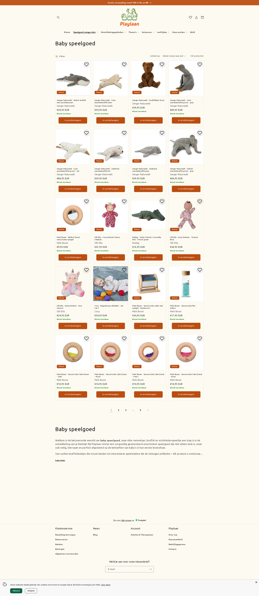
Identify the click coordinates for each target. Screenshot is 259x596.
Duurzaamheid (175, 539)
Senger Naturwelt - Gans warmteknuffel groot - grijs (182, 101)
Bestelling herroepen (65, 534)
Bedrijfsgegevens (177, 544)
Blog (95, 534)
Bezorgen (59, 549)
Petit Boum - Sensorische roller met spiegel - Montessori (147, 307)
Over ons (173, 534)
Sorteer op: (155, 56)
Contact (172, 549)
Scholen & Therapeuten (142, 534)
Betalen (59, 544)
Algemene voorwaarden (66, 553)
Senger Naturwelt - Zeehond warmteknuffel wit (107, 170)
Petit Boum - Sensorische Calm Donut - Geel (73, 375)
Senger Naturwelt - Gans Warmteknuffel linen (105, 101)
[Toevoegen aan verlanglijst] (86, 64)
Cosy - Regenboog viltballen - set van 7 (109, 307)
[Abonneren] (150, 569)
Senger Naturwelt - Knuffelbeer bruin (148, 100)
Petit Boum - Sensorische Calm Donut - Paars (148, 375)
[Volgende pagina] (148, 410)
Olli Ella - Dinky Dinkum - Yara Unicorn (69, 307)
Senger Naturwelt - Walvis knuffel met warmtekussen (71, 101)
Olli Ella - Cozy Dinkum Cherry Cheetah (107, 238)
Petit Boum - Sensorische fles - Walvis (183, 307)
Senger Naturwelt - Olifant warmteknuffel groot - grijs (182, 170)
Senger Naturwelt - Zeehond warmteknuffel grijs (144, 170)
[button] (58, 17)
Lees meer (60, 460)
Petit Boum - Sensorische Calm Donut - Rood (111, 375)
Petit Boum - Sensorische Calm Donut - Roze (186, 375)
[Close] (256, 582)
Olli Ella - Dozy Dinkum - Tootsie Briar (184, 238)
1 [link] (111, 410)
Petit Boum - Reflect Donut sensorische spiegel (68, 238)
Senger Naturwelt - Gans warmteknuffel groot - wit (68, 170)
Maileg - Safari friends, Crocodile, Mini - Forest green (146, 238)
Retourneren (61, 539)
